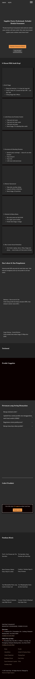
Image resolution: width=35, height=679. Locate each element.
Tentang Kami (21, 655)
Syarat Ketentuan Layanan (10, 661)
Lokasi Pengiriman (8, 655)
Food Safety (21, 658)
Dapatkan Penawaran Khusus (17, 46)
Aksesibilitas (7, 652)
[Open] (31, 2)
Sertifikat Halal (8, 664)
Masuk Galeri (17, 510)
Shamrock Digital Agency (8, 672)
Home (5, 649)
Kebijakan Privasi (8, 658)
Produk (19, 649)
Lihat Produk (17, 51)
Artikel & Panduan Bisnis (24, 652)
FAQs (19, 661)
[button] (17, 412)
